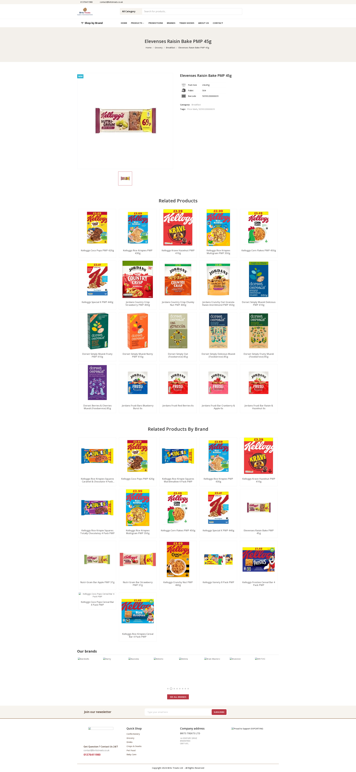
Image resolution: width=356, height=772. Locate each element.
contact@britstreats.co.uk (111, 2)
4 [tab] (177, 688)
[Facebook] (255, 712)
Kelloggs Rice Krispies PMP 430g (137, 252)
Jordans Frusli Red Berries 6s (178, 405)
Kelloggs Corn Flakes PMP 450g (258, 250)
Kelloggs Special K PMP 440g (97, 302)
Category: (185, 104)
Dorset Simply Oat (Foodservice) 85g (178, 355)
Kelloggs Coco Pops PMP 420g (97, 250)
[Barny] (115, 669)
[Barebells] (90, 669)
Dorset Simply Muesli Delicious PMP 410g (258, 303)
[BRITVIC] (267, 669)
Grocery (130, 738)
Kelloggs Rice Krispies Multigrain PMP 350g (218, 252)
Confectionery (133, 733)
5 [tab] (180, 688)
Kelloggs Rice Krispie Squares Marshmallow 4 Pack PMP (178, 480)
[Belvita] (191, 669)
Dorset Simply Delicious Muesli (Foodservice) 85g (218, 355)
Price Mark (192, 109)
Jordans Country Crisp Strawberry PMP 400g (137, 303)
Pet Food (131, 750)
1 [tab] (168, 688)
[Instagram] (266, 712)
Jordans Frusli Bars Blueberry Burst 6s (138, 407)
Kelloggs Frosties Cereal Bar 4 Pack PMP (258, 583)
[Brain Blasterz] (216, 669)
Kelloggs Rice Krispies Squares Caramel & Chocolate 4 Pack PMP (97, 480)
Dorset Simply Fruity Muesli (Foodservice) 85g (258, 355)
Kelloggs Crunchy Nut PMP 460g (178, 583)
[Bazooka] (140, 669)
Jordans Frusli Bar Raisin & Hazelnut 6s (258, 407)
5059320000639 (206, 109)
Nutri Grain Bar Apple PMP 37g (97, 582)
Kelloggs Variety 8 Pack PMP (218, 582)
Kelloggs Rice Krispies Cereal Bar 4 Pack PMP (137, 635)
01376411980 (86, 2)
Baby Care (131, 754)
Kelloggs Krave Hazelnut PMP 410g (178, 252)
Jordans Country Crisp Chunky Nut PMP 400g (178, 303)
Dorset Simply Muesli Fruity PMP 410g (97, 355)
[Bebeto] (166, 669)
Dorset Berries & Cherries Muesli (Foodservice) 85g (97, 407)
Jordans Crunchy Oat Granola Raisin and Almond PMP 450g (218, 303)
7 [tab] (185, 688)
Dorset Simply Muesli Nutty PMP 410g (138, 355)
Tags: (183, 109)
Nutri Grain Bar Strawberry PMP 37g (138, 583)
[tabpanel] (89, 669)
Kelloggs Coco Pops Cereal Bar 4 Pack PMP (97, 603)
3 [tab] (174, 688)
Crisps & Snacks (134, 746)
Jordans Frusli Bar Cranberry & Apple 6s (218, 407)
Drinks (130, 742)
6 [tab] (182, 688)
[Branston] (242, 669)
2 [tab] (171, 689)
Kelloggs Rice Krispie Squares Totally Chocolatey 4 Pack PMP (97, 532)
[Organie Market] (100, 734)
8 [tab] (188, 688)
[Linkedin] (276, 712)
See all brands (178, 696)
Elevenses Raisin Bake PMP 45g (259, 532)
